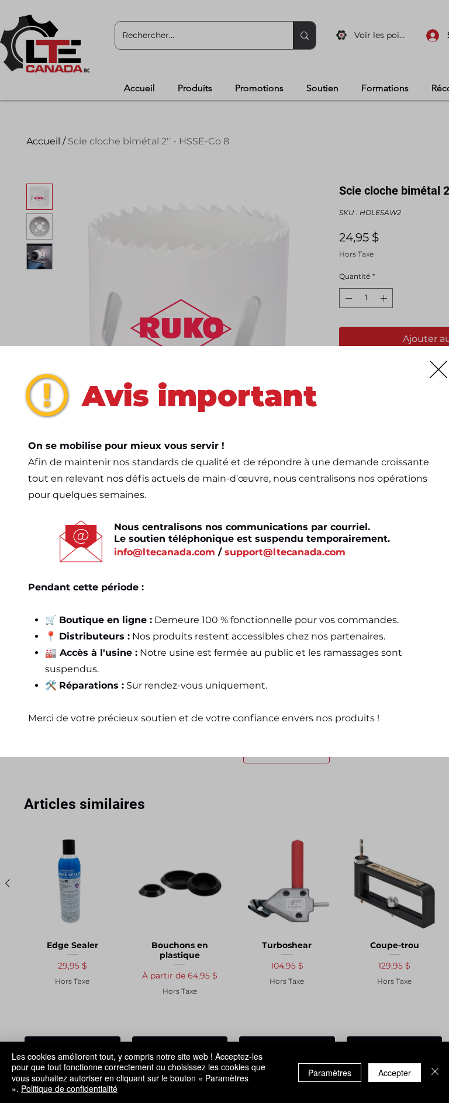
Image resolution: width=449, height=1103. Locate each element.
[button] (438, 369)
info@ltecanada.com (164, 552)
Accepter (394, 1072)
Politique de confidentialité (69, 1088)
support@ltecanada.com (285, 552)
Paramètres (329, 1072)
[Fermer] (435, 1072)
